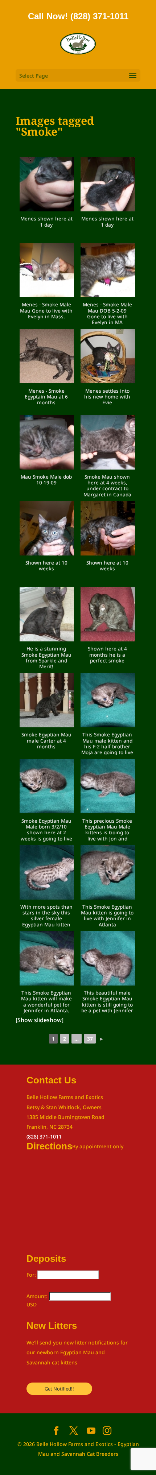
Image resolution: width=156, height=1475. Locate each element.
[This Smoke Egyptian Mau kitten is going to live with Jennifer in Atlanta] (108, 873)
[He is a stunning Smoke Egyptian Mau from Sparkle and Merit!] (47, 615)
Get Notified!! (59, 1388)
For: (31, 1274)
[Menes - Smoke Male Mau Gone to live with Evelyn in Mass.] (47, 271)
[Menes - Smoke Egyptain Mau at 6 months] (47, 357)
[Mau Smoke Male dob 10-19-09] (47, 443)
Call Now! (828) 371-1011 (78, 16)
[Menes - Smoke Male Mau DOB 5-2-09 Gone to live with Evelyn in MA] (108, 271)
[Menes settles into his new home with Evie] (108, 357)
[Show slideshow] (39, 1020)
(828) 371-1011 (44, 1136)
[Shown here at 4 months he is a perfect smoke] (108, 615)
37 (90, 1038)
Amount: (37, 1296)
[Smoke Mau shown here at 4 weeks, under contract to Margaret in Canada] (108, 443)
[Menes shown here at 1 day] (47, 185)
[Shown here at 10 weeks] (47, 529)
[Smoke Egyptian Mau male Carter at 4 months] (47, 701)
